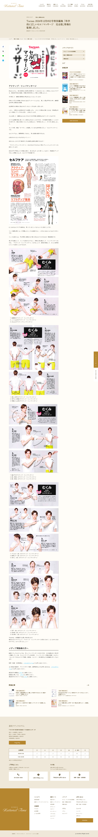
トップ (10, 38)
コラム (64, 808)
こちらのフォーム (28, 663)
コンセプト (37, 797)
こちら (20, 672)
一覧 (88, 685)
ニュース (78, 808)
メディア (64, 797)
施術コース (53, 797)
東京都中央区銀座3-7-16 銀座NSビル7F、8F (25, 729)
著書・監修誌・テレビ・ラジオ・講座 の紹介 (23, 38)
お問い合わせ (79, 797)
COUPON (84, 820)
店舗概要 (36, 806)
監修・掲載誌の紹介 (40, 17)
